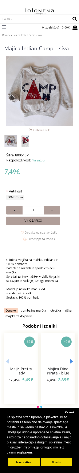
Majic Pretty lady (21, 371)
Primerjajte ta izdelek (41, 239)
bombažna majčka (33, 310)
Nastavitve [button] (23, 462)
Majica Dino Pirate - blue (58, 371)
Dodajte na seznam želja (41, 233)
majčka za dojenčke (19, 316)
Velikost (15, 191)
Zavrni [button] (69, 412)
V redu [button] (56, 462)
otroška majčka (61, 310)
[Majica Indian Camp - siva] (39, 91)
